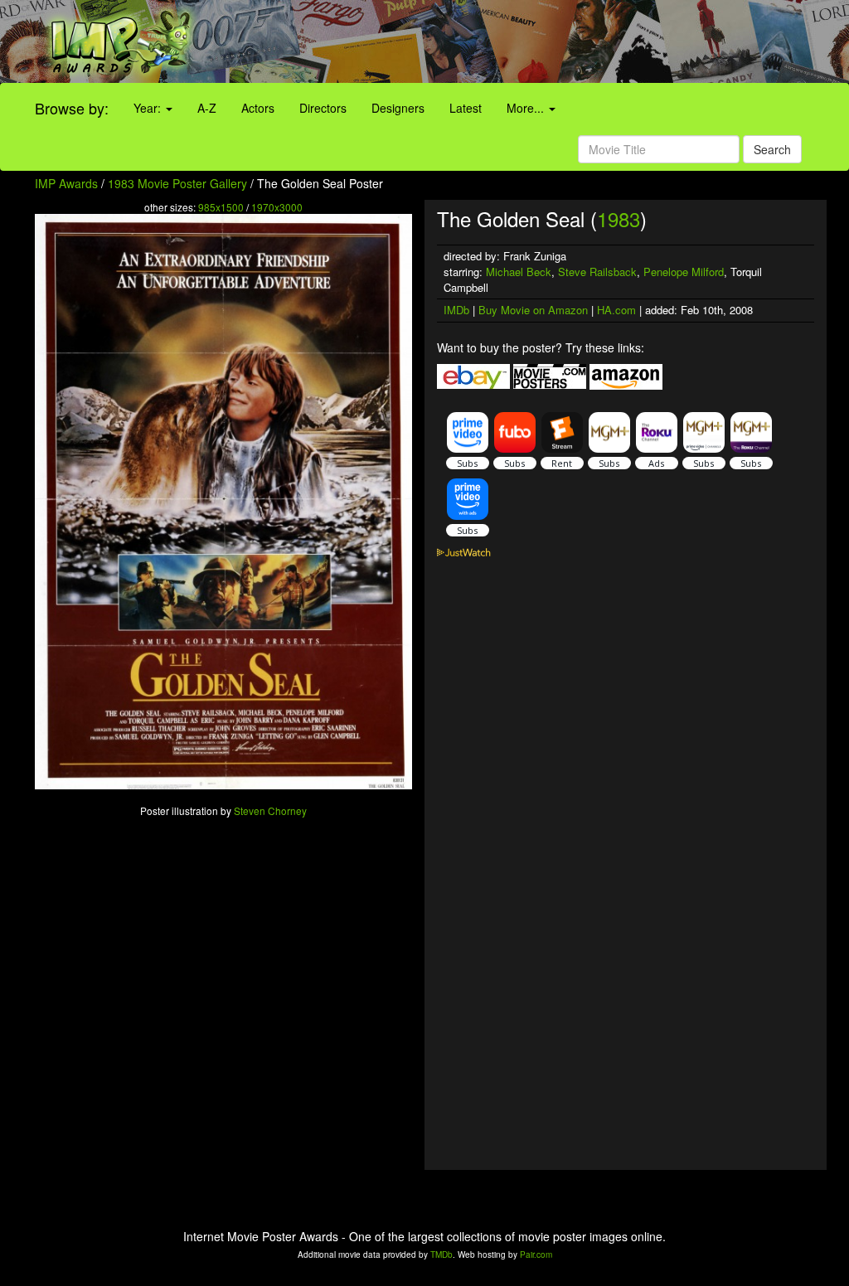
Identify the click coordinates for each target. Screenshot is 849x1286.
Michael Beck (518, 271)
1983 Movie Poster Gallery (177, 183)
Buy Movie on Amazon (533, 310)
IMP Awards (66, 183)
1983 (618, 218)
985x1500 (221, 207)
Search (772, 149)
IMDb (456, 310)
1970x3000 (277, 207)
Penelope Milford (683, 271)
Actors (257, 107)
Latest (465, 107)
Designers (397, 107)
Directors (323, 107)
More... (527, 107)
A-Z (206, 107)
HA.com (616, 310)
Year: (148, 107)
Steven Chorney (270, 810)
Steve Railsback (597, 271)
